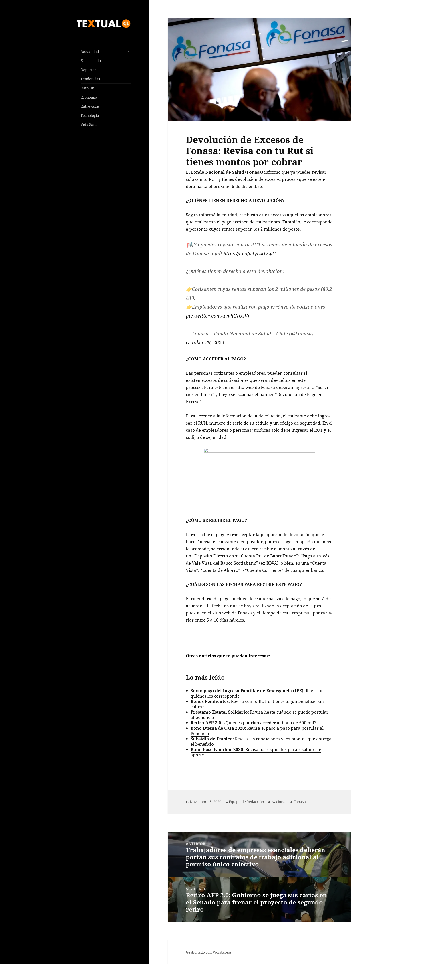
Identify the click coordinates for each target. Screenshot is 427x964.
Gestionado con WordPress (208, 952)
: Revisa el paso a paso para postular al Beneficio (257, 730)
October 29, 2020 (205, 342)
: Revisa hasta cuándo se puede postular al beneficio (259, 714)
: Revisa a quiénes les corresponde (256, 693)
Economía (89, 97)
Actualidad (90, 51)
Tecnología (90, 115)
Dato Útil (88, 88)
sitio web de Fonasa (255, 387)
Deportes (88, 69)
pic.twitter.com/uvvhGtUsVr (218, 315)
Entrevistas (90, 106)
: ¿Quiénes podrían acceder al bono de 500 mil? (253, 723)
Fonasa (300, 801)
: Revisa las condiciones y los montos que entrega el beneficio (261, 741)
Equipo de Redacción (246, 801)
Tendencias (90, 78)
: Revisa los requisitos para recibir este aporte (256, 752)
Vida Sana (89, 124)
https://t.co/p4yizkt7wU (249, 253)
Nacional (279, 801)
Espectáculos (91, 60)
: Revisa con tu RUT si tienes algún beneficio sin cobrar (257, 704)
